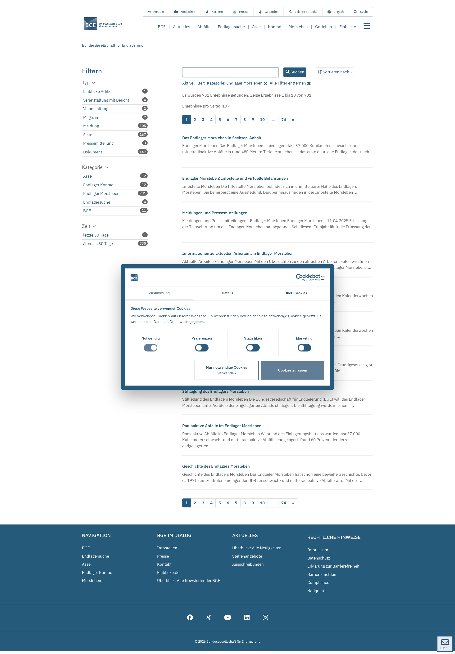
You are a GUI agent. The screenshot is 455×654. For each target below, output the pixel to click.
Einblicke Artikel (98, 91)
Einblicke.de (168, 572)
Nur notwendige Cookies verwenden (226, 370)
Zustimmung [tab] (159, 293)
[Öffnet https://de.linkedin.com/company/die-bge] (247, 618)
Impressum (317, 549)
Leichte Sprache (306, 12)
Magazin (90, 117)
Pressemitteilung (98, 143)
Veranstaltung (95, 108)
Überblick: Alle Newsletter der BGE (188, 580)
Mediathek (188, 12)
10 (262, 119)
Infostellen (167, 548)
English (339, 12)
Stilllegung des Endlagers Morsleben (215, 391)
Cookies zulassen (292, 370)
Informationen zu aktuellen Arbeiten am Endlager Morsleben (238, 253)
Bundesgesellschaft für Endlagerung (112, 45)
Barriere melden (321, 574)
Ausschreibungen (248, 564)
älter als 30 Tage (98, 243)
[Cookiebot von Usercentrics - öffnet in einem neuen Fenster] (304, 277)
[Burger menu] (367, 26)
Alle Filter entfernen (288, 83)
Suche (364, 12)
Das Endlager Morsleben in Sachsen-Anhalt (221, 137)
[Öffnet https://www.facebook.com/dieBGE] (190, 618)
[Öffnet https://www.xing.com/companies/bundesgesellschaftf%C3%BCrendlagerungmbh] (209, 618)
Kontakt (158, 12)
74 (283, 119)
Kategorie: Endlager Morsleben (235, 83)
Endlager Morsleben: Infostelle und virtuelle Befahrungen (235, 178)
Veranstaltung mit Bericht (106, 100)
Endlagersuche (96, 202)
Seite (87, 134)
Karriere (217, 12)
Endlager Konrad (98, 185)
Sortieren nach (336, 72)
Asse (87, 176)
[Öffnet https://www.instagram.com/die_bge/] (265, 618)
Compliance (318, 582)
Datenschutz (318, 558)
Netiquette (317, 590)
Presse (243, 12)
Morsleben (91, 580)
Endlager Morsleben (101, 193)
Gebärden (271, 12)
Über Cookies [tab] (295, 293)
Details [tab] (227, 293)
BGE (87, 210)
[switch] (202, 348)
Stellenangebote (247, 556)
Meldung (91, 126)
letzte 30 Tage (96, 235)
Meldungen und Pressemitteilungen (214, 212)
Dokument (92, 152)
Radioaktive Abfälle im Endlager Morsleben (221, 425)
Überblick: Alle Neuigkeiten (257, 548)
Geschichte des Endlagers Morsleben (216, 466)
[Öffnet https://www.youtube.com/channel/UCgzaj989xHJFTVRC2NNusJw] (227, 618)
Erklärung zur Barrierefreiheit (333, 566)
